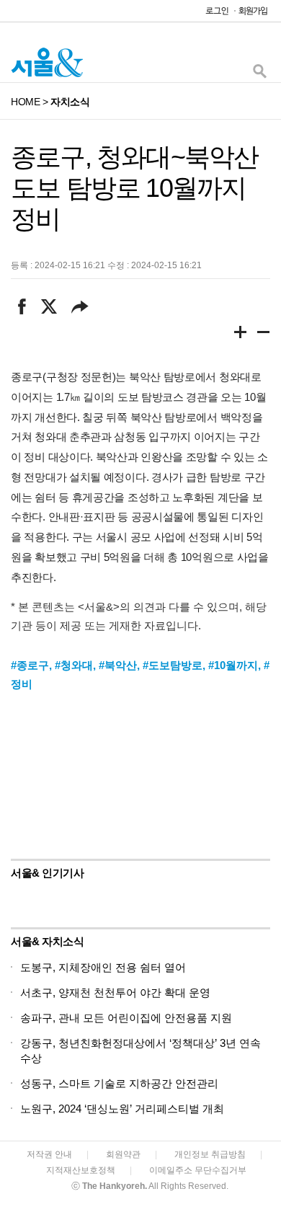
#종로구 (30, 665)
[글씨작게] (263, 334)
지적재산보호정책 (80, 1170)
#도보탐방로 (172, 665)
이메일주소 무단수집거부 (197, 1170)
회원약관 (123, 1154)
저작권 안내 (49, 1154)
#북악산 (118, 665)
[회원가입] (252, 14)
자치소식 (69, 101)
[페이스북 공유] (22, 306)
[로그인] (213, 14)
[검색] (259, 74)
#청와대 (74, 665)
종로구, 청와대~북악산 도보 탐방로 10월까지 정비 (134, 188)
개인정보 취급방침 (210, 1154)
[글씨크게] (240, 334)
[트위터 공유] (48, 306)
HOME (25, 101)
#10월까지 (233, 665)
